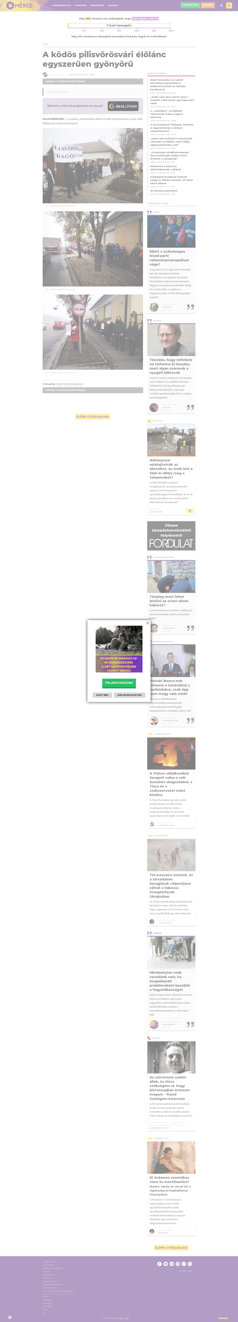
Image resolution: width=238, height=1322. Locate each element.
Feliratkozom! (119, 683)
